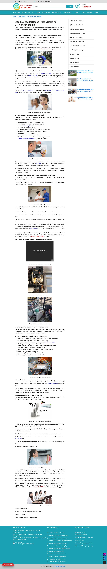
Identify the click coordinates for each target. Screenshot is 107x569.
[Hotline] (77, 6)
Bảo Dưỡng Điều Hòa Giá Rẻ (77, 41)
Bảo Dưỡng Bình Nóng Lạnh (77, 50)
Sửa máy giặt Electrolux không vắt (57, 543)
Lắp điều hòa (67, 12)
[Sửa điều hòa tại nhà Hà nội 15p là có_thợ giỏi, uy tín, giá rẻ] (72, 82)
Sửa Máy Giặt (46, 12)
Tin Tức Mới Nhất (74, 54)
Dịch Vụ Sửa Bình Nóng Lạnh (77, 33)
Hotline (84, 5)
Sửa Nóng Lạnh (56, 12)
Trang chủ (16, 12)
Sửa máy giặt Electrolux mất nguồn (57, 538)
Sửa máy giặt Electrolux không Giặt (57, 546)
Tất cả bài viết (21, 16)
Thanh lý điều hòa (74, 58)
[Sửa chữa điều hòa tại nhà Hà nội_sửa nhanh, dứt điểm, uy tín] (72, 99)
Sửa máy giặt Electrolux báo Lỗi (56, 554)
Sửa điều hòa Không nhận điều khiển (58, 535)
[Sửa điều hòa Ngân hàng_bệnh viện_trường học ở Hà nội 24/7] (72, 91)
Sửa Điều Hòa (26, 12)
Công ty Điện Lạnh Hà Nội (59, 566)
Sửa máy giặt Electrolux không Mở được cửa (60, 540)
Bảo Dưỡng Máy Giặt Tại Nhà (77, 45)
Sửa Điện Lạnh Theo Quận (76, 37)
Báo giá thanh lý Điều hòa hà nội (57, 561)
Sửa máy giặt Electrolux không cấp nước (59, 548)
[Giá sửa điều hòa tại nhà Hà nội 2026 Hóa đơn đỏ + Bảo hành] (72, 72)
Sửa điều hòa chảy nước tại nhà (56, 532)
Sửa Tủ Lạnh (36, 12)
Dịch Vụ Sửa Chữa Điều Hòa (34, 16)
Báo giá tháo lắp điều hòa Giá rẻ (57, 559)
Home (14, 16)
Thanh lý (76, 12)
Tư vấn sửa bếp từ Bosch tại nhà (57, 556)
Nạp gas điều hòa (87, 12)
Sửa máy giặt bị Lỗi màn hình (56, 551)
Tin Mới (97, 12)
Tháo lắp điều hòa (74, 62)
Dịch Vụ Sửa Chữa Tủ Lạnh (77, 29)
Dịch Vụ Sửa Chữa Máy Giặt (77, 25)
